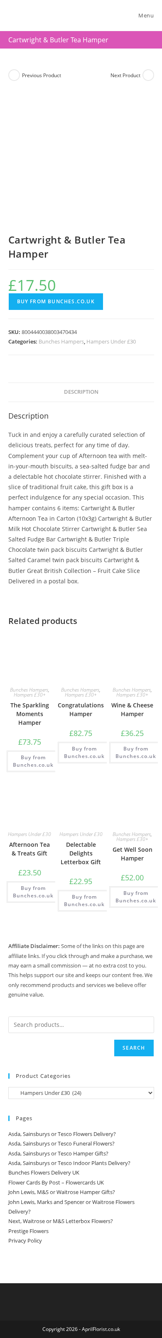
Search (134, 1047)
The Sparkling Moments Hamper (29, 713)
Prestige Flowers (28, 1231)
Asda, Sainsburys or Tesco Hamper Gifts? (58, 1153)
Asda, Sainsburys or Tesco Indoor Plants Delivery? (69, 1163)
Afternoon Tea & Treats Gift (29, 849)
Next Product (125, 75)
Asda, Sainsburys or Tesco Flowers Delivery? (62, 1134)
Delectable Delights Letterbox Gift (81, 853)
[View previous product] (14, 75)
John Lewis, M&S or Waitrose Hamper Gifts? (61, 1192)
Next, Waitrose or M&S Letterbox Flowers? (60, 1221)
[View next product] (148, 75)
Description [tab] (81, 391)
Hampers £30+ (30, 694)
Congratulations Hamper (81, 709)
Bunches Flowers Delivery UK (43, 1172)
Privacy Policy (25, 1240)
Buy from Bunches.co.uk (56, 301)
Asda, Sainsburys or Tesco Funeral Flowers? (61, 1143)
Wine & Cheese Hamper (132, 709)
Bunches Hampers (61, 341)
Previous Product (41, 75)
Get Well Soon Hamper (132, 854)
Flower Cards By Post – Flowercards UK (56, 1182)
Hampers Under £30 (111, 341)
